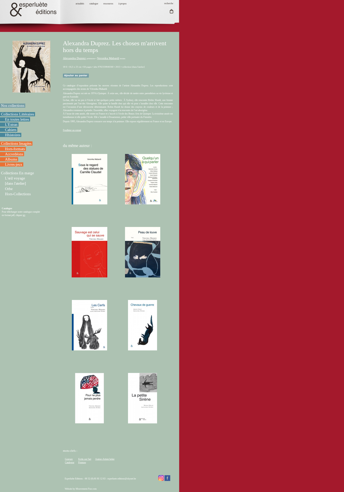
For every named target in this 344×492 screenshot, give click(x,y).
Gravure (69, 459)
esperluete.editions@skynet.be (122, 478)
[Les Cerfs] (89, 348)
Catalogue (69, 462)
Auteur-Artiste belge (104, 459)
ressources (108, 3)
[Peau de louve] (142, 275)
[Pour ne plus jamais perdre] (89, 421)
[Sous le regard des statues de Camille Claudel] (89, 202)
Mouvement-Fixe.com (86, 488)
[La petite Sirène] (142, 421)
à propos (122, 3)
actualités (80, 3)
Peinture (82, 462)
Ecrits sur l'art (84, 459)
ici (24, 215)
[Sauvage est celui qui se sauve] (90, 275)
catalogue (93, 3)
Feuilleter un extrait (72, 130)
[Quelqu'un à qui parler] (142, 202)
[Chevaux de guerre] (142, 348)
